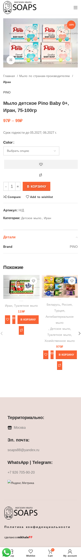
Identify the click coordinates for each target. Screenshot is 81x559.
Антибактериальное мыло (60, 319)
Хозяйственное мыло (59, 340)
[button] (28, 319)
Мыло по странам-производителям (45, 76)
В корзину (36, 186)
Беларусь (53, 304)
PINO (7, 92)
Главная (9, 76)
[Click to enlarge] (10, 60)
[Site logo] (20, 7)
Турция (59, 310)
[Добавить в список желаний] (41, 164)
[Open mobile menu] (75, 7)
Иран (7, 82)
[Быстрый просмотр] (13, 319)
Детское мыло (31, 218)
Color (8, 142)
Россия (67, 304)
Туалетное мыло (26, 305)
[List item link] (40, 450)
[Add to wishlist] (33, 281)
